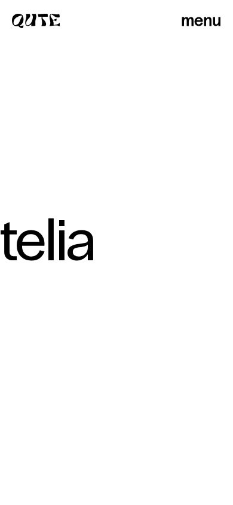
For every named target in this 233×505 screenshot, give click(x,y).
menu (201, 20)
